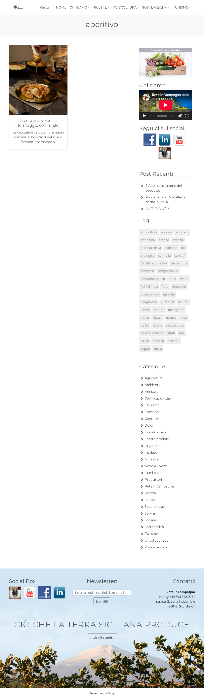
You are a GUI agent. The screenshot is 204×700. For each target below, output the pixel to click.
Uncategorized (157, 540)
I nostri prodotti (157, 439)
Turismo (151, 534)
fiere (165, 286)
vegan (145, 348)
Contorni (152, 419)
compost (147, 271)
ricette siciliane (152, 333)
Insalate (151, 452)
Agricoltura (154, 378)
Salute (150, 500)
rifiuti (171, 333)
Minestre (152, 459)
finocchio (179, 286)
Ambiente (152, 385)
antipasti (182, 232)
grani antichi (150, 294)
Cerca (44, 7)
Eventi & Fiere (156, 432)
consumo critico (153, 279)
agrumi (166, 232)
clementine (179, 263)
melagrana (176, 310)
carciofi (179, 255)
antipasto (148, 240)
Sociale (150, 520)
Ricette (150, 493)
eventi (183, 279)
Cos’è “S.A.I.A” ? (157, 209)
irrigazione (149, 302)
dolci (172, 279)
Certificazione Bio (154, 263)
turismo (174, 341)
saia (181, 333)
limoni (145, 310)
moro (145, 317)
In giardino (153, 446)
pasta (145, 325)
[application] (165, 105)
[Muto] (180, 116)
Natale (157, 317)
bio (183, 248)
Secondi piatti (155, 507)
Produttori (153, 480)
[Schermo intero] (187, 116)
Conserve (152, 412)
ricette (157, 325)
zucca (157, 348)
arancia (178, 240)
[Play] (144, 116)
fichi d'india (149, 286)
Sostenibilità (154, 527)
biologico (148, 255)
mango (159, 310)
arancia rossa (151, 248)
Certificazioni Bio (158, 398)
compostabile (168, 271)
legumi (183, 302)
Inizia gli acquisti (102, 637)
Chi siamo (152, 405)
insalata (169, 294)
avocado (171, 248)
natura (171, 317)
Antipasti (151, 392)
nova (183, 317)
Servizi (150, 513)
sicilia (145, 341)
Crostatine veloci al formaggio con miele (38, 123)
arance (164, 240)
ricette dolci (175, 325)
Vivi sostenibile (156, 547)
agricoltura (149, 232)
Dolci (149, 425)
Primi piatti (153, 473)
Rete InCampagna (159, 486)
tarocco (158, 341)
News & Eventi (156, 466)
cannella (164, 255)
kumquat (167, 302)
